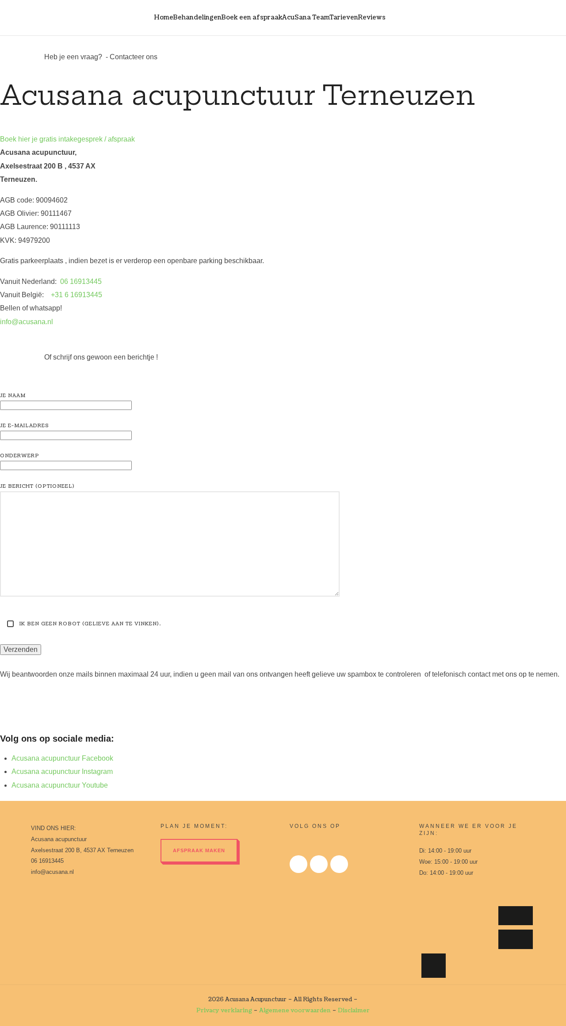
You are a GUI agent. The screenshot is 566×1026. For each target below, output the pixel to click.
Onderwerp (19, 455)
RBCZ (477, 916)
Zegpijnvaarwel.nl (515, 939)
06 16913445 (81, 281)
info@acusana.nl (26, 321)
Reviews (372, 17)
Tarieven (343, 17)
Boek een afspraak (252, 17)
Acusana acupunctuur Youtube (59, 785)
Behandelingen (197, 17)
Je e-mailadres (24, 425)
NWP (438, 916)
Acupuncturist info (515, 916)
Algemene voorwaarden (295, 1011)
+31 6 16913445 (76, 295)
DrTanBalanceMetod (483, 965)
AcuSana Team (306, 17)
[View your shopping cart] (516, 17)
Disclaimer (354, 1011)
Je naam (13, 395)
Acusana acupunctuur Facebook (62, 758)
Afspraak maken (199, 850)
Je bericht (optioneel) (37, 486)
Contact (397, 17)
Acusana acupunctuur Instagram (62, 771)
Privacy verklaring (224, 1011)
